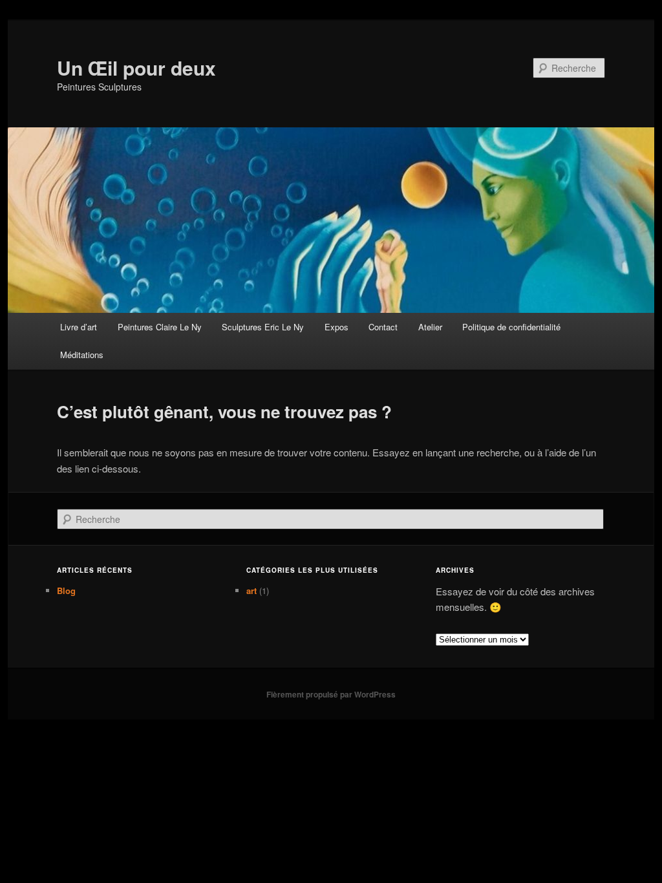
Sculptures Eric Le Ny (263, 327)
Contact (383, 327)
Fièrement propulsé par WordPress (331, 694)
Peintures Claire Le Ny (160, 327)
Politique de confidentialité (511, 327)
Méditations (81, 354)
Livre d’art (78, 327)
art (251, 590)
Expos (336, 327)
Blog (66, 590)
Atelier (430, 327)
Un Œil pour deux (136, 67)
